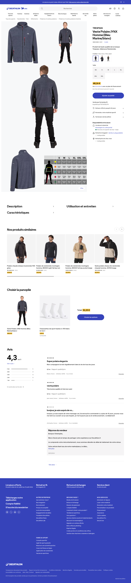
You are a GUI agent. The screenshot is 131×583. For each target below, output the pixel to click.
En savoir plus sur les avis (14, 387)
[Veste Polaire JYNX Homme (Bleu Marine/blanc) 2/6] (22, 42)
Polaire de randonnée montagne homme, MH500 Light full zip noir (48, 267)
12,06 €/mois (98, 86)
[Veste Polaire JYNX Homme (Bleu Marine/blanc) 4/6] (22, 170)
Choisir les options (90, 317)
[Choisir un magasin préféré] (110, 8)
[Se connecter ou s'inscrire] (119, 8)
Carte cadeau (117, 14)
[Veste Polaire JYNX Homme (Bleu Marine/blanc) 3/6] (44, 106)
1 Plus (81, 188)
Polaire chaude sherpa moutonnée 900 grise (21, 267)
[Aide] (114, 8)
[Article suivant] (122, 229)
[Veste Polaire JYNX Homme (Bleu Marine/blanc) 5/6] (65, 170)
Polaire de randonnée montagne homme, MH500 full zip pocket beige (79, 267)
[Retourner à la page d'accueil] (17, 8)
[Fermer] (123, 2)
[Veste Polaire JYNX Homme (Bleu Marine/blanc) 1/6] (65, 42)
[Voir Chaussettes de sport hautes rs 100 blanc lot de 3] (55, 310)
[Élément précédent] (116, 229)
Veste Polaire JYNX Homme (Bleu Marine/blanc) (19, 330)
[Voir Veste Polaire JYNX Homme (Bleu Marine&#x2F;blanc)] (22, 310)
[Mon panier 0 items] (123, 8)
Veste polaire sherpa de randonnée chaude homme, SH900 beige (107, 267)
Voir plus (51, 448)
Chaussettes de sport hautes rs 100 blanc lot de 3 (55, 330)
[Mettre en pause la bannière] (121, 2)
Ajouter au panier (108, 95)
